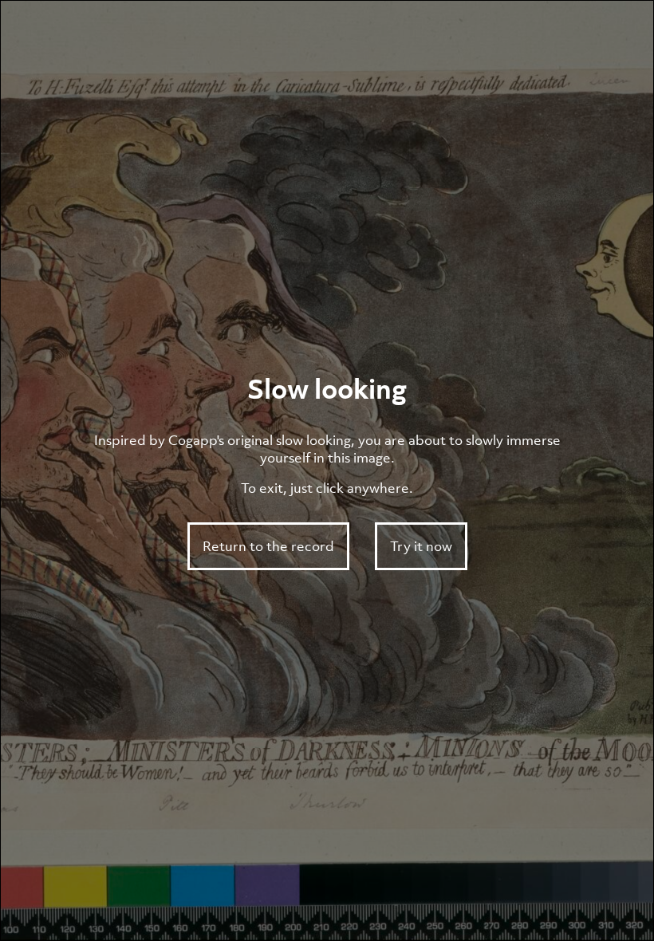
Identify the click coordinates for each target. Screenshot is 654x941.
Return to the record (268, 546)
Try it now (421, 546)
